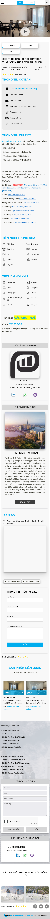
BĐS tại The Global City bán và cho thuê (37, 898)
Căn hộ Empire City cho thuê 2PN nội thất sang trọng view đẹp (12, 702)
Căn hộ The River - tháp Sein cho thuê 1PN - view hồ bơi (35, 702)
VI (20, 3)
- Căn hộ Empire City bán (10, 730)
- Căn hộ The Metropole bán (11, 734)
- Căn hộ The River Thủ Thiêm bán (13, 737)
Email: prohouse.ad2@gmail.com (25, 387)
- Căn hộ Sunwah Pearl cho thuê (12, 773)
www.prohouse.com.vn (27, 199)
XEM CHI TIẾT (25, 502)
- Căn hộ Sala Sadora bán (10, 744)
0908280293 (18, 847)
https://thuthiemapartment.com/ (23, 210)
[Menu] (2, 2)
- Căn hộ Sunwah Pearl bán (11, 747)
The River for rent (13, 581)
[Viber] (32, 855)
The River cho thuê (31, 581)
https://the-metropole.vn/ (23, 214)
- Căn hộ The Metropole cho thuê (13, 760)
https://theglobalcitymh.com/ (25, 222)
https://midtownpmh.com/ (19, 218)
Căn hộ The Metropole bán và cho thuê (13, 898)
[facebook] (18, 855)
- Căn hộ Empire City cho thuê (12, 756)
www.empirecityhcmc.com (22, 207)
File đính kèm (13, 829)
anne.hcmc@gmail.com (16, 195)
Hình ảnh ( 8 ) (11, 45)
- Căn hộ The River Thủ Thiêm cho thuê (15, 763)
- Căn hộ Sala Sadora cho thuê (12, 766)
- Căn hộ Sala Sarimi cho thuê (12, 770)
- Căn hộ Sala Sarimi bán (10, 740)
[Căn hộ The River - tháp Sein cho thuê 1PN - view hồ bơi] (36, 688)
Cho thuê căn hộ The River (12, 141)
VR (11, 51)
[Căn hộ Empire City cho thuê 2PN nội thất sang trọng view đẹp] (13, 688)
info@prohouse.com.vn (19, 850)
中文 (31, 3)
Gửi (25, 645)
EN (26, 3)
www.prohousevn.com (30, 203)
